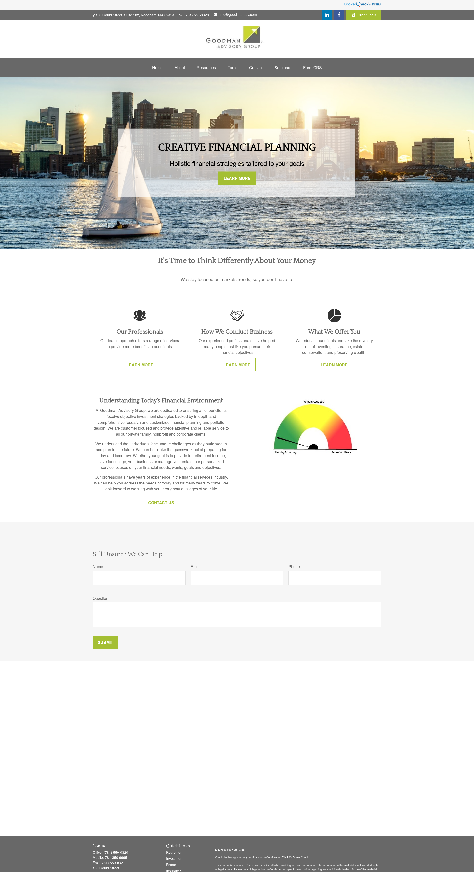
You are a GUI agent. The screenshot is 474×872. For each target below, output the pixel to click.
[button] (157, 67)
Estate (171, 864)
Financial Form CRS (232, 849)
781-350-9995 (116, 857)
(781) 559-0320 (196, 14)
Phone (294, 566)
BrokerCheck (301, 857)
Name (98, 566)
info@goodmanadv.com (238, 14)
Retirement (174, 852)
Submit (105, 642)
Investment (174, 858)
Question (100, 598)
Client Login (367, 14)
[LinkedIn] (327, 15)
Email (196, 566)
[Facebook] (339, 15)
